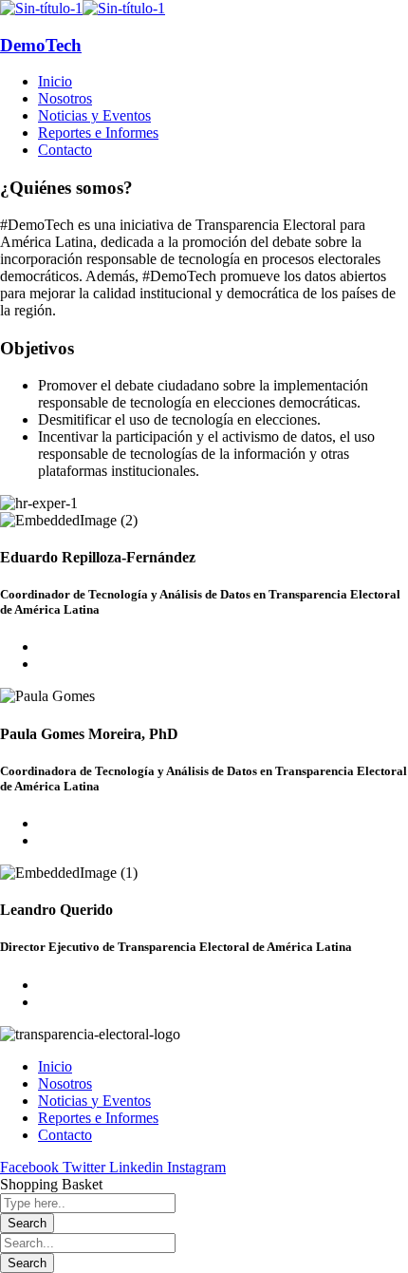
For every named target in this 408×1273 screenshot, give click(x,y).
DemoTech (41, 45)
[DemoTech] (41, 8)
